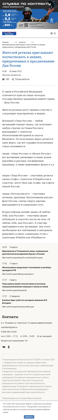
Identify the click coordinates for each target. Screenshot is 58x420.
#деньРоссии (15, 75)
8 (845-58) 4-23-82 (9, 332)
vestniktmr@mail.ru (9, 327)
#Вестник (6, 75)
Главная (5, 42)
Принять (29, 417)
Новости (22, 42)
